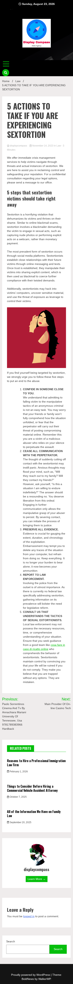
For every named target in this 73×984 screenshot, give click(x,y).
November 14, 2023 (43, 145)
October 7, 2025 (18, 796)
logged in (28, 916)
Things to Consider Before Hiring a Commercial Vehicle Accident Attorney (32, 788)
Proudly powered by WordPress (31, 974)
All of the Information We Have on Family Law (34, 813)
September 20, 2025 (20, 822)
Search (10, 941)
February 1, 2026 (18, 771)
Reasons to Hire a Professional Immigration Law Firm (36, 762)
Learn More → (37, 879)
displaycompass (18, 145)
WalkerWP (44, 978)
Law (58, 145)
